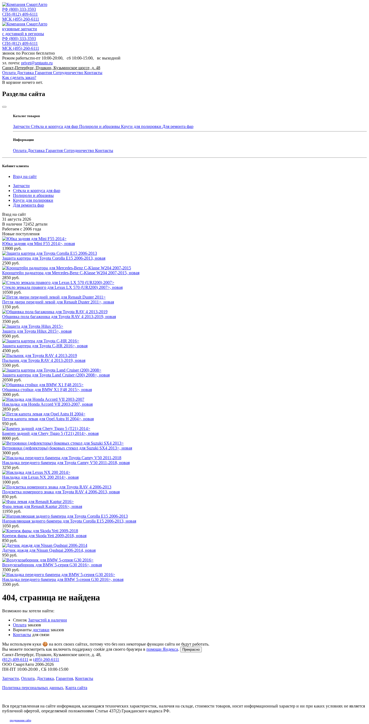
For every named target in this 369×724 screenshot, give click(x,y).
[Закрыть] (4, 107)
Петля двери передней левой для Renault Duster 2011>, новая (58, 302)
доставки (41, 629)
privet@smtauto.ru (37, 63)
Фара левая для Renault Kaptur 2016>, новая (42, 506)
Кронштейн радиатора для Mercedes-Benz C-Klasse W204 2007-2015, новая (70, 272)
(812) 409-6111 (20, 14)
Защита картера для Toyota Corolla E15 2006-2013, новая (53, 258)
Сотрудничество (68, 72)
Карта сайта (76, 687)
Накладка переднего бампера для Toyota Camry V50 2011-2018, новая (66, 462)
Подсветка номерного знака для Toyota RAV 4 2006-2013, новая (61, 492)
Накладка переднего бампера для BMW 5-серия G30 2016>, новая (62, 579)
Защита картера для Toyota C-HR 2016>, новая (45, 345)
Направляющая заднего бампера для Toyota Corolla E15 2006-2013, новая (69, 521)
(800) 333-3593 (19, 9)
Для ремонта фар (177, 126)
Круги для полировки (141, 126)
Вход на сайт (25, 176)
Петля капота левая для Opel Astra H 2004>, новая (48, 418)
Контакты (93, 72)
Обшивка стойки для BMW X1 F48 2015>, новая (47, 389)
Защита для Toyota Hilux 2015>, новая (37, 331)
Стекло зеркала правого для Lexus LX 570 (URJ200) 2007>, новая (62, 287)
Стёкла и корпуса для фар (55, 126)
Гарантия (44, 72)
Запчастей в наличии (47, 620)
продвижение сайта (20, 720)
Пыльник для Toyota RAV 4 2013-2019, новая (43, 360)
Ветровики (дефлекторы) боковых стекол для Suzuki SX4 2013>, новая (67, 448)
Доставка (26, 72)
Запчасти (22, 126)
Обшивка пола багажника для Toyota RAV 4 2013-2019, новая (59, 316)
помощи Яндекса (162, 649)
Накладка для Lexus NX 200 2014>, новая (40, 477)
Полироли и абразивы (100, 126)
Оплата (9, 72)
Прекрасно (191, 649)
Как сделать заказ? (19, 77)
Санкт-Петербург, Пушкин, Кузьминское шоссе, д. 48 (51, 67)
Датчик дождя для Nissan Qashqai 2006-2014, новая (49, 550)
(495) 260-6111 (20, 19)
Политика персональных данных (32, 687)
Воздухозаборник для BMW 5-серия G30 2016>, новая (52, 565)
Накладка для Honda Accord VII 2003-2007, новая (47, 404)
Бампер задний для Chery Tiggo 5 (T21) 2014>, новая (50, 433)
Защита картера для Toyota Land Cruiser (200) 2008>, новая (56, 375)
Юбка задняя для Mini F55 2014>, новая (38, 243)
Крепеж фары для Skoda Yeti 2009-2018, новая (44, 535)
